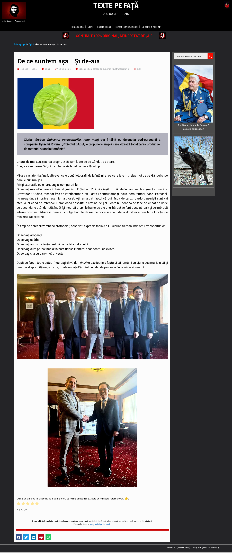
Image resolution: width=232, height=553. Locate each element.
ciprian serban (85, 69)
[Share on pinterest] (41, 537)
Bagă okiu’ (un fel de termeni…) (206, 548)
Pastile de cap (104, 26)
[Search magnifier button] (210, 56)
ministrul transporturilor (118, 69)
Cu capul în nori (150, 26)
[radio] (19, 504)
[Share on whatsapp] (48, 537)
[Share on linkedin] (34, 537)
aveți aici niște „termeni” (100, 524)
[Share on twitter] (26, 537)
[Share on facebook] (19, 537)
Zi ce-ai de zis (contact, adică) (177, 548)
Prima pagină (77, 26)
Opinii (90, 26)
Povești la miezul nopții (126, 26)
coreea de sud (99, 69)
